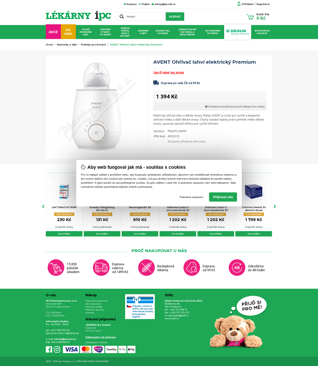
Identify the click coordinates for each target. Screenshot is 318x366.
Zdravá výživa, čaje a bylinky (125, 32)
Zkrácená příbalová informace (187, 141)
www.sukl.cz (172, 318)
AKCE (53, 32)
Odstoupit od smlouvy (100, 337)
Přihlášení (248, 4)
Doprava (131, 4)
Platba (145, 4)
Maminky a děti (143, 32)
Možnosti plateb (93, 306)
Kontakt (89, 312)
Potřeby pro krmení (93, 44)
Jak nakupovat (93, 303)
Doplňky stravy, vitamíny (105, 32)
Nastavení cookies (96, 342)
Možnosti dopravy (94, 309)
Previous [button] (43, 206)
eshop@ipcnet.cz (165, 4)
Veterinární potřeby (212, 32)
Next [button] (275, 206)
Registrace (263, 4)
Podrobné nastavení (191, 196)
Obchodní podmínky (96, 300)
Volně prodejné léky (86, 32)
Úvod (49, 44)
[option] (64, 206)
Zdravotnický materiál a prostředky (187, 32)
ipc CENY (68, 32)
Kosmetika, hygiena (163, 32)
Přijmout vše (223, 197)
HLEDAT (175, 16)
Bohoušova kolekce (262, 32)
